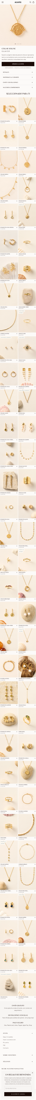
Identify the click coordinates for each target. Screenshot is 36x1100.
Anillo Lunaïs (22, 492)
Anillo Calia (22, 360)
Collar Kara (22, 944)
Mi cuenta (6, 1042)
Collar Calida (4, 413)
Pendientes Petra (5, 917)
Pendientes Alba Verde (6, 625)
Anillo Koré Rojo (5, 599)
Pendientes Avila (5, 386)
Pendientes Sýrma (5, 944)
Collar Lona (3, 307)
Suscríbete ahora (18, 1094)
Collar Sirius (22, 174)
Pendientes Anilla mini (6, 466)
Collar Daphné (4, 864)
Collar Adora (22, 917)
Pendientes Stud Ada (6, 360)
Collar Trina (22, 599)
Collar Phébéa (23, 147)
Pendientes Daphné (5, 705)
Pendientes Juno (23, 519)
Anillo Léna (3, 811)
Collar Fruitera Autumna (23, 545)
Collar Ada (22, 413)
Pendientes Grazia (5, 492)
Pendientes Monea (5, 731)
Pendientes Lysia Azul (6, 970)
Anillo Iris (3, 837)
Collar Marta (4, 201)
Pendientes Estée (23, 625)
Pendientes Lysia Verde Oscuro (6, 439)
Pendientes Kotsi (5, 121)
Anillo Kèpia (22, 572)
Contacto (6, 1048)
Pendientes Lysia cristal (7, 227)
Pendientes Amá (4, 147)
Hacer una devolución (9, 1039)
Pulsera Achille (4, 678)
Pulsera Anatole (23, 811)
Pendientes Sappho (24, 386)
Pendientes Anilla (23, 758)
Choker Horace (23, 864)
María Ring (22, 731)
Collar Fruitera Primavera (23, 890)
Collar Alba (3, 652)
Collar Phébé (22, 121)
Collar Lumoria (23, 784)
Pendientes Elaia (5, 280)
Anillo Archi (22, 280)
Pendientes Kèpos (5, 254)
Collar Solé (22, 227)
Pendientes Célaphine (24, 678)
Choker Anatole (4, 333)
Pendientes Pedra (23, 997)
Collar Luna (3, 545)
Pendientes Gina (4, 519)
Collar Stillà (22, 705)
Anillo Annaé (22, 254)
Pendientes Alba (23, 970)
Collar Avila (22, 652)
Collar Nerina (4, 174)
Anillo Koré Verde (24, 307)
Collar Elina (3, 997)
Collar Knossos (4, 758)
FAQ (4, 1045)
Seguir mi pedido (8, 1037)
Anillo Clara (22, 333)
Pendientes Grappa (24, 439)
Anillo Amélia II (4, 784)
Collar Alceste (23, 466)
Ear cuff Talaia (4, 572)
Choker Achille (23, 837)
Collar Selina (22, 201)
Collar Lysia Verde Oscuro (5, 890)
